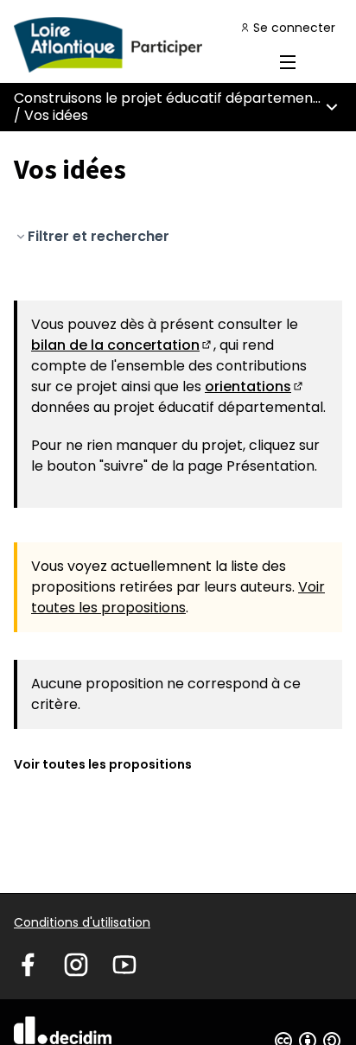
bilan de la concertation (122, 345)
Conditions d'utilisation (82, 922)
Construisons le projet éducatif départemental (172, 98)
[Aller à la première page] (135, 45)
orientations (255, 386)
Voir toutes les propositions (178, 597)
